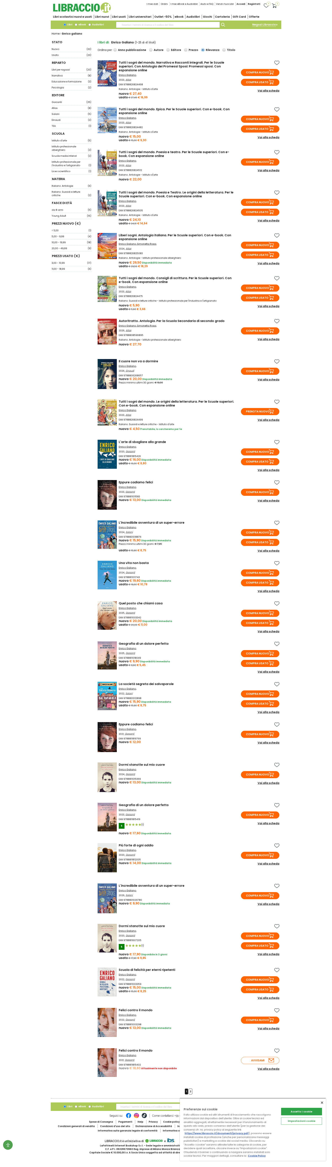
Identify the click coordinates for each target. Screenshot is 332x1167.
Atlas (71, 108)
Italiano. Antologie (71, 185)
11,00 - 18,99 (71, 268)
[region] (253, 1129)
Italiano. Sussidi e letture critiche (71, 193)
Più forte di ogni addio (136, 845)
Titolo (231, 50)
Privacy (153, 1121)
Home (56, 34)
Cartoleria (222, 17)
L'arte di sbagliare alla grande (142, 442)
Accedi (241, 4)
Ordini (164, 4)
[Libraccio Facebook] (128, 1117)
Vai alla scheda (268, 91)
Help (140, 1121)
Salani (71, 114)
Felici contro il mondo (136, 1010)
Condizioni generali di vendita (76, 1126)
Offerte (254, 17)
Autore (159, 50)
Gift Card (239, 17)
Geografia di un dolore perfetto (144, 643)
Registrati (254, 4)
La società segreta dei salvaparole (146, 684)
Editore (176, 50)
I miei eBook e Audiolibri (184, 4)
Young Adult (71, 215)
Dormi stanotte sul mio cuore (142, 764)
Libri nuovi (102, 17)
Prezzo (193, 50)
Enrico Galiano (127, 75)
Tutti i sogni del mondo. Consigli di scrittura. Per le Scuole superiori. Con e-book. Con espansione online (175, 280)
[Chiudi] (322, 1102)
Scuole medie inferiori (71, 156)
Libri (69, 24)
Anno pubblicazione (132, 50)
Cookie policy (171, 1121)
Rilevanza (212, 50)
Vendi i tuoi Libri (225, 4)
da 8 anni (71, 210)
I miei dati (152, 4)
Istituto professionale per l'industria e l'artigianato (71, 163)
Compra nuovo (257, 72)
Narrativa (71, 75)
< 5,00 (71, 230)
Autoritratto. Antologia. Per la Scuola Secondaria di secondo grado (172, 321)
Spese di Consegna (101, 1121)
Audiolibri (193, 17)
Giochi (207, 17)
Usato (71, 55)
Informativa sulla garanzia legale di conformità (127, 1130)
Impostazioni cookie (301, 1121)
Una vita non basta (134, 563)
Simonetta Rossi (146, 244)
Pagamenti (125, 1121)
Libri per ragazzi (71, 69)
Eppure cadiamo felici (136, 482)
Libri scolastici (72, 17)
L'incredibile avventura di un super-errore (151, 522)
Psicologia (71, 87)
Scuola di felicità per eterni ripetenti (147, 970)
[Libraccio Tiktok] (144, 1117)
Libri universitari (140, 17)
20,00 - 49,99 (71, 248)
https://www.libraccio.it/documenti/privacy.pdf (217, 1133)
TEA (71, 126)
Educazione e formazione (71, 81)
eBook (179, 17)
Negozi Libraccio (264, 25)
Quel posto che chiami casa (141, 603)
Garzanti (71, 102)
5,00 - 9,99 (71, 236)
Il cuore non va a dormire (138, 361)
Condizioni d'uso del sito (115, 1126)
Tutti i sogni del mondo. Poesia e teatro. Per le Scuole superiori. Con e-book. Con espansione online (174, 154)
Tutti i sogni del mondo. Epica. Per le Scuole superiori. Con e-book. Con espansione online (174, 111)
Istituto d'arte (71, 140)
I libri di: (103, 42)
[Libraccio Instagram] (136, 1117)
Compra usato (257, 82)
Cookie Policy (257, 1156)
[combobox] (168, 25)
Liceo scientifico (71, 171)
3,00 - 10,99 (71, 263)
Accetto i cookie (301, 1111)
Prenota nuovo (258, 411)
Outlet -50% (163, 17)
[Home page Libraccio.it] (82, 12)
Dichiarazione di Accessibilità (153, 1126)
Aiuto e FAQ (206, 4)
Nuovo (71, 49)
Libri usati (119, 17)
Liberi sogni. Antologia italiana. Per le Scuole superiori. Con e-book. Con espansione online (175, 237)
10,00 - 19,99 (71, 242)
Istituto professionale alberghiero (71, 148)
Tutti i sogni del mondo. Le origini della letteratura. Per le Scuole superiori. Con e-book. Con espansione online (176, 403)
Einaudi (71, 120)
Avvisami (258, 1060)
